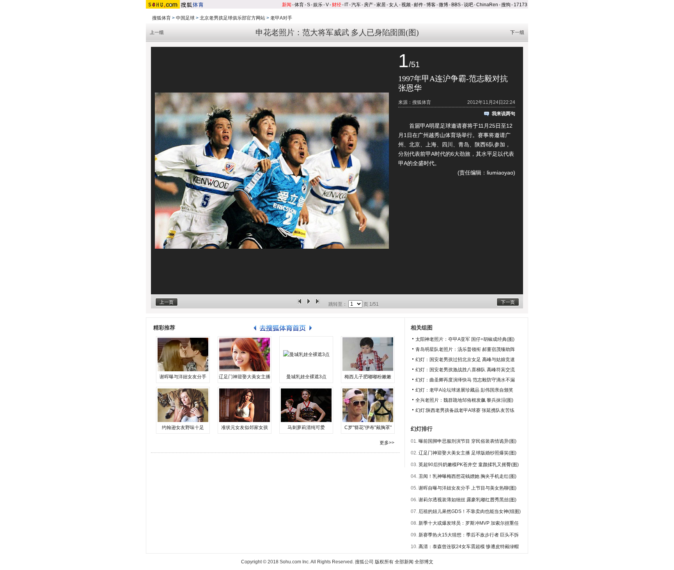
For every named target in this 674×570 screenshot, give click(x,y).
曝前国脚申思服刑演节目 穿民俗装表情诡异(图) (467, 441)
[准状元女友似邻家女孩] (244, 405)
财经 (336, 4)
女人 (393, 4)
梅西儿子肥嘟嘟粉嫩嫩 (367, 376)
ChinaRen (487, 4)
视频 (406, 4)
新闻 (286, 4)
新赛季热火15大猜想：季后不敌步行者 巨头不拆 (469, 535)
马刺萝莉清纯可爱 (306, 427)
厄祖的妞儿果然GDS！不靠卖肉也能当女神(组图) (470, 511)
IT (346, 4)
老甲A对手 (281, 18)
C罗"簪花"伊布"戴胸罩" (368, 427)
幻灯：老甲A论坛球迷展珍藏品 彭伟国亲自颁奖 (464, 390)
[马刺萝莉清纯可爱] (306, 405)
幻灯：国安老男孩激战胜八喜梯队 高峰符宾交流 (465, 369)
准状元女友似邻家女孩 (244, 427)
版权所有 (384, 562)
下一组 (517, 32)
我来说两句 (503, 113)
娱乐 (318, 4)
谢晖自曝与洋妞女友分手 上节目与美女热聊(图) (467, 488)
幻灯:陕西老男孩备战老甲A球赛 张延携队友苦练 (464, 410)
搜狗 (506, 4)
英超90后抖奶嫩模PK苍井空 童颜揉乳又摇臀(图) (469, 464)
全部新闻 (404, 562)
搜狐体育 (161, 18)
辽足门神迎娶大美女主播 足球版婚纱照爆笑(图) (467, 453)
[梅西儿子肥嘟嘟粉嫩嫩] (367, 354)
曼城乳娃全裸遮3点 (306, 376)
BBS (456, 4)
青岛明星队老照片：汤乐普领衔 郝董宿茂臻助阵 (465, 349)
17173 (520, 4)
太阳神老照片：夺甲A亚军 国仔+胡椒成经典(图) (464, 339)
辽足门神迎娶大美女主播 (244, 376)
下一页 (508, 302)
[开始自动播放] (308, 304)
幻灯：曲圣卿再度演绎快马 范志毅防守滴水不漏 (465, 380)
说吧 (468, 4)
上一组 (157, 32)
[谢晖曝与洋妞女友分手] (182, 354)
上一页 (167, 302)
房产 (368, 4)
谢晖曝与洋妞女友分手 (183, 376)
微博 (443, 4)
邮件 (418, 4)
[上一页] (299, 304)
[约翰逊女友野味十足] (182, 405)
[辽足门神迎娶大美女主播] (244, 354)
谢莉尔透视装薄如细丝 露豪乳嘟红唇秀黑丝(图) (467, 499)
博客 (431, 4)
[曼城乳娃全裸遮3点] (306, 354)
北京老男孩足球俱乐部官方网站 (232, 18)
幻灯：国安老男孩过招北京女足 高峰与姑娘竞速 (465, 359)
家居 (381, 4)
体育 (299, 4)
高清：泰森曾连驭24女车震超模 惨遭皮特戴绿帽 (469, 546)
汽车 (356, 4)
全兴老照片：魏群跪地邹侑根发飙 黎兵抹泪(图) (464, 400)
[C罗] (367, 405)
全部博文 (424, 562)
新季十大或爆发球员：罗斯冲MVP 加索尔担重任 (469, 523)
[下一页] (317, 304)
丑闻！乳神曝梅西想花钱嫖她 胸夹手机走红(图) (467, 476)
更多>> (387, 442)
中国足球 (185, 18)
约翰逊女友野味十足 (183, 427)
